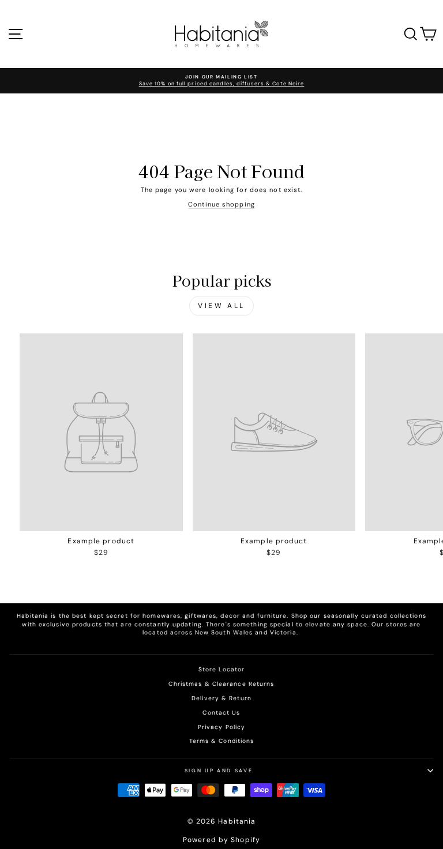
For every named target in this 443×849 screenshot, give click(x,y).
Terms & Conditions (221, 741)
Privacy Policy (221, 727)
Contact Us (221, 712)
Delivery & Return (221, 698)
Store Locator (221, 669)
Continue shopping (221, 204)
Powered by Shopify (221, 839)
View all (221, 305)
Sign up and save (219, 770)
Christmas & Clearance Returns (221, 684)
